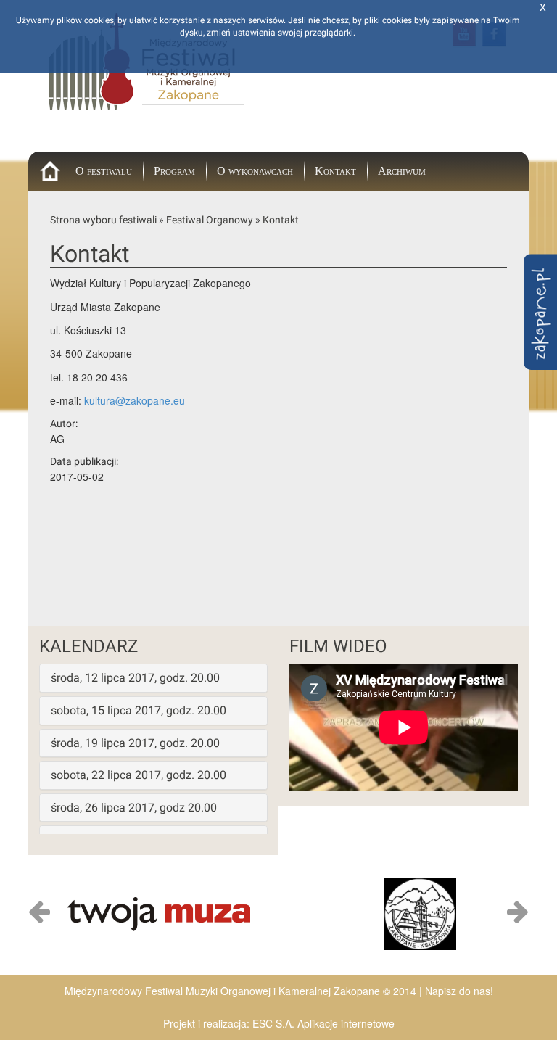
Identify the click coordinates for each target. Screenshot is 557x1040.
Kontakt (335, 171)
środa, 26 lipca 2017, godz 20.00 (134, 807)
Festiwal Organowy (209, 220)
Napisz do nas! (459, 990)
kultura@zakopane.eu (134, 400)
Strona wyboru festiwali (103, 220)
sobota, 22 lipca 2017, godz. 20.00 (138, 775)
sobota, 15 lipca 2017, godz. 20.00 (138, 710)
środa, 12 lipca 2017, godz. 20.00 (135, 678)
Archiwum (402, 171)
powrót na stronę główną (60, 180)
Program (174, 171)
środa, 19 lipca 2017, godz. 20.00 (135, 743)
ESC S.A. (273, 1023)
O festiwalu (103, 171)
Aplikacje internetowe (346, 1023)
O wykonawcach (255, 171)
